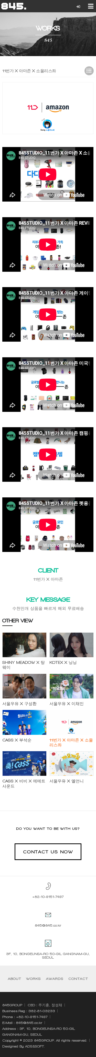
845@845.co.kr (48, 925)
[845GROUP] (13, 6)
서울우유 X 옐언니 (66, 781)
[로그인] (78, 6)
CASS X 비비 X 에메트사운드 (23, 783)
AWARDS (54, 979)
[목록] (89, 70)
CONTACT (78, 979)
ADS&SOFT (34, 1046)
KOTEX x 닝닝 (63, 662)
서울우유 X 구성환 (19, 704)
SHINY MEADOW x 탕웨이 (23, 664)
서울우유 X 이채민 (66, 704)
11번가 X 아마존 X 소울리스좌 (71, 742)
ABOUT (14, 979)
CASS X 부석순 (16, 740)
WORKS (33, 979)
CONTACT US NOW (48, 851)
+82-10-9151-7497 (48, 897)
